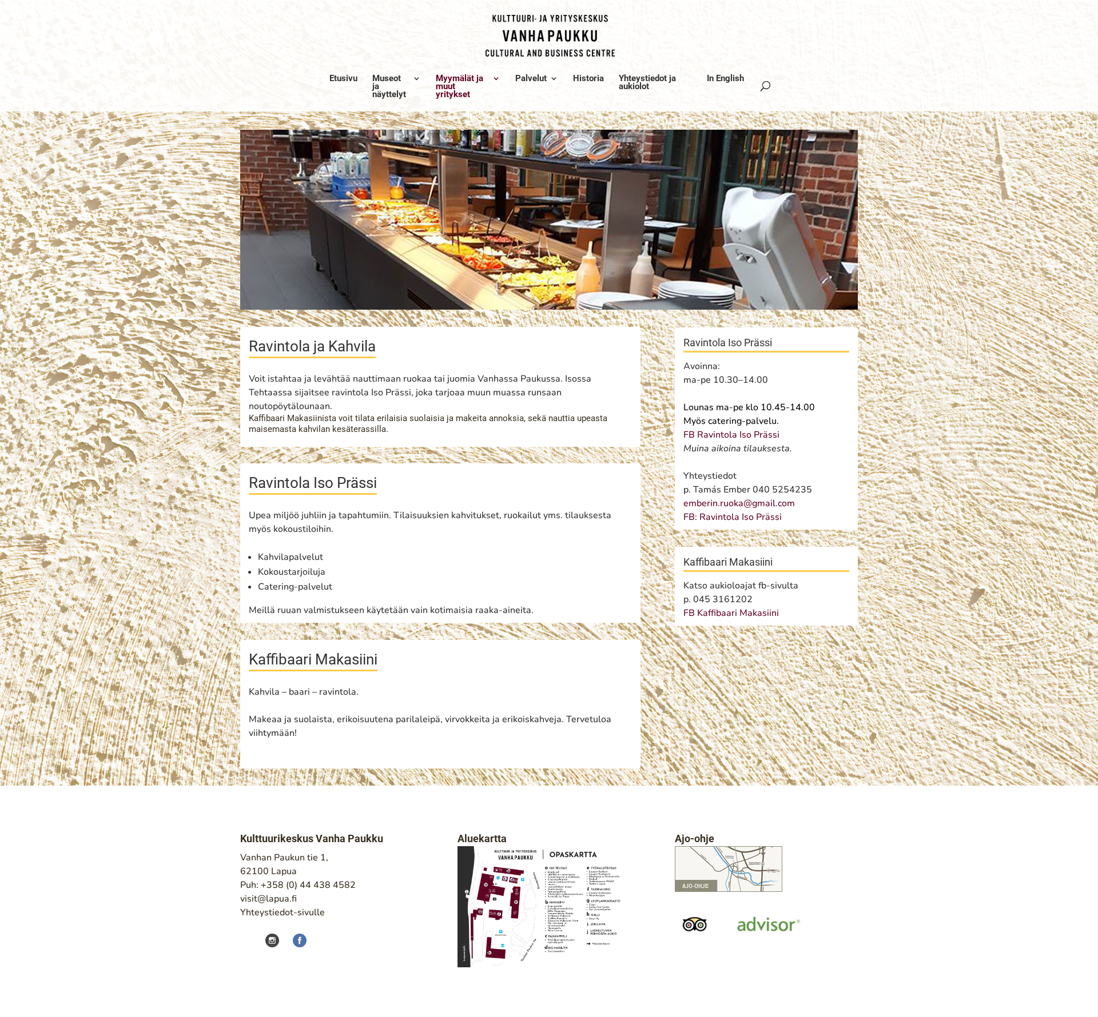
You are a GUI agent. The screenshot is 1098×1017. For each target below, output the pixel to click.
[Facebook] (294, 940)
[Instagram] (273, 940)
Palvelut (531, 78)
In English (725, 78)
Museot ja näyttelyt (389, 86)
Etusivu (343, 78)
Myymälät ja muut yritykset (459, 86)
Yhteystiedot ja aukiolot (647, 82)
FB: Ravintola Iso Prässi (732, 517)
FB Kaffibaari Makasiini (732, 613)
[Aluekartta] (543, 964)
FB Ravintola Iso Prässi (731, 435)
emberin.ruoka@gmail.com (739, 503)
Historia (588, 78)
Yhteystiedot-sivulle (282, 912)
